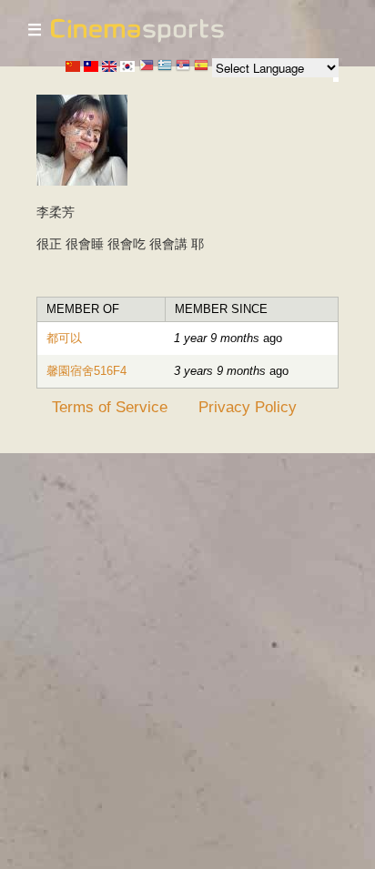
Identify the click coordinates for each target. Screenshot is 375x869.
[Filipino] (146, 67)
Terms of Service (109, 407)
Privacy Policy (247, 407)
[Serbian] (183, 67)
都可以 (64, 338)
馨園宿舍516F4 (86, 371)
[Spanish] (201, 67)
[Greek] (164, 67)
